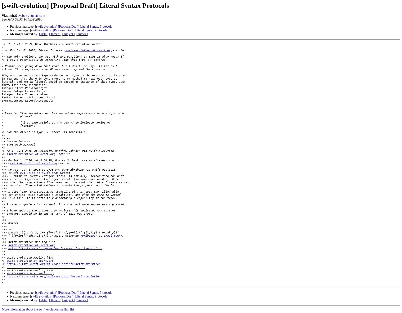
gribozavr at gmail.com (100, 235)
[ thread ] (55, 34)
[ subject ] (68, 34)
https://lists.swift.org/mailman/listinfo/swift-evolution (55, 248)
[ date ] (43, 34)
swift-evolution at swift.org (88, 50)
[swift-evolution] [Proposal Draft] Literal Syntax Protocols (73, 26)
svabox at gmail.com (31, 15)
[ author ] (82, 34)
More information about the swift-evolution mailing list (38, 309)
